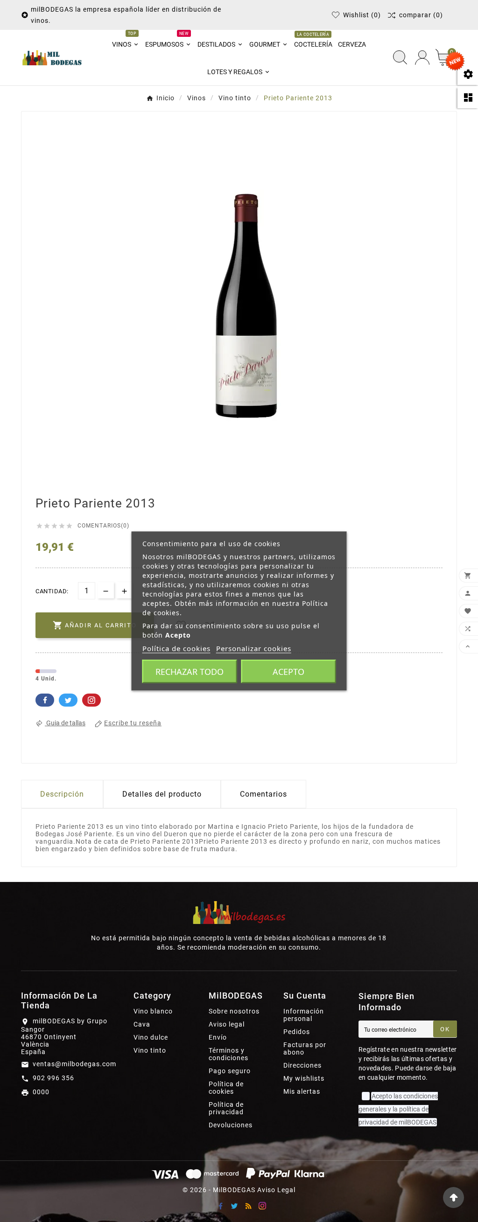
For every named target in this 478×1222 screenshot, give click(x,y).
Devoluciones (231, 1125)
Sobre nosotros (234, 1011)
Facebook (44, 700)
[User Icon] (422, 57)
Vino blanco (153, 1011)
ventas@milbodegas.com (74, 1064)
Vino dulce (151, 1037)
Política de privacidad (226, 1108)
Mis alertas (301, 1091)
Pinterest (91, 700)
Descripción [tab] (62, 794)
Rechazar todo (189, 671)
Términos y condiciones (228, 1054)
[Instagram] (262, 1205)
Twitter (68, 700)
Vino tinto (150, 1050)
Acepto (288, 671)
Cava (142, 1024)
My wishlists (303, 1078)
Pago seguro (230, 1071)
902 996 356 (53, 1078)
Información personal (303, 1014)
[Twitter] (234, 1205)
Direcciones (302, 1065)
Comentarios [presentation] (263, 794)
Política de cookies (226, 1087)
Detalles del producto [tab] (162, 794)
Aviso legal (227, 1024)
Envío (218, 1037)
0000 (41, 1092)
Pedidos (296, 1031)
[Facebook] (220, 1205)
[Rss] (248, 1205)
